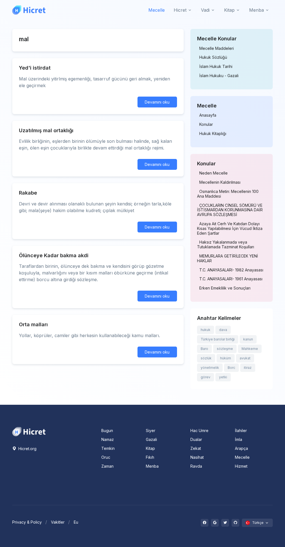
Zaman (107, 466)
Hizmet (241, 466)
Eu (76, 522)
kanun (248, 339)
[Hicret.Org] (29, 9)
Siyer (150, 430)
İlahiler (241, 430)
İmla (238, 439)
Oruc (105, 457)
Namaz (107, 439)
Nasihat (197, 457)
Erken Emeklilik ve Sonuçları (224, 288)
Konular (206, 124)
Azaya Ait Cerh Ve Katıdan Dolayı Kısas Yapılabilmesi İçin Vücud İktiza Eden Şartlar (229, 229)
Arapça (241, 448)
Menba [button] (256, 10)
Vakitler (58, 522)
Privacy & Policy (27, 522)
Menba (152, 466)
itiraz (248, 368)
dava (223, 330)
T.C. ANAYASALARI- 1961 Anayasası (230, 279)
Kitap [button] (229, 10)
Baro (204, 349)
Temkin (108, 448)
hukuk (205, 330)
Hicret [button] (180, 10)
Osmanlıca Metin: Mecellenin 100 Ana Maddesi (228, 193)
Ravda (196, 466)
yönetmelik (210, 368)
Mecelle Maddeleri (216, 48)
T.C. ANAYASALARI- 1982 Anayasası (231, 270)
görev (205, 377)
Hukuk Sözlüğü (213, 57)
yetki (223, 377)
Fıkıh (150, 457)
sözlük (206, 358)
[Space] (29, 431)
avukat (245, 358)
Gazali (151, 439)
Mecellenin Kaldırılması (219, 182)
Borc (231, 368)
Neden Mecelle (213, 173)
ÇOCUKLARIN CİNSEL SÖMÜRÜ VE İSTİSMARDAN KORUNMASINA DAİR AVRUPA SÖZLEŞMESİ (230, 210)
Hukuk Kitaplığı (212, 133)
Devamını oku (157, 102)
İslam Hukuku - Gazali (219, 75)
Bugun (107, 430)
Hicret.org (26, 448)
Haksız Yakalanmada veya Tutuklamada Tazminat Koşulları (225, 244)
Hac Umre (199, 430)
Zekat (195, 448)
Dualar (196, 439)
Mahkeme (250, 349)
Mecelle (156, 10)
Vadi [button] (205, 10)
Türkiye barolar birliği (218, 339)
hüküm (225, 358)
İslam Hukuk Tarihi (215, 66)
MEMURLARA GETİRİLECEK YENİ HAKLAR (227, 258)
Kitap (150, 448)
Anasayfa (207, 115)
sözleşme (225, 349)
